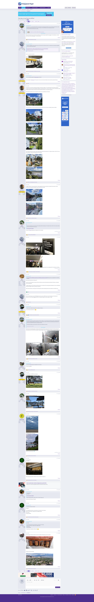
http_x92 (71, 87)
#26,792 (59, 361)
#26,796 (59, 458)
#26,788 (59, 274)
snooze (72, 84)
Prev (20, 21)
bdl (74, 88)
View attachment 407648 (30, 495)
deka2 (73, 88)
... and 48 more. (64, 93)
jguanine (71, 89)
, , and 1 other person (32, 517)
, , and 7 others (32, 358)
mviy (71, 90)
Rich (70, 84)
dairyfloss (63, 92)
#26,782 (59, 42)
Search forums (24, 9)
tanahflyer (69, 83)
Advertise (73, 594)
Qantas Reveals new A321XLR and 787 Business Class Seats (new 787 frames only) (69, 65)
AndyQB (70, 85)
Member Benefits (42, 7)
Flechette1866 (64, 90)
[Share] (57, 23)
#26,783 (59, 73)
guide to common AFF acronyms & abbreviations (67, 56)
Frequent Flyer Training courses (68, 42)
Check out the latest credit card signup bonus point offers (36, 483)
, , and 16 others (32, 182)
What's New (28, 7)
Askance (65, 88)
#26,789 (59, 294)
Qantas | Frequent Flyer (66, 63)
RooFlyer (69, 90)
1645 (36, 21)
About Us (52, 594)
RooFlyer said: (28, 75)
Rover (30, 230)
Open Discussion (65, 71)
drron (67, 91)
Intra (62, 89)
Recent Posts (64, 59)
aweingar (69, 91)
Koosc (69, 89)
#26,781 (59, 23)
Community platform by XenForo (47, 596)
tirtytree (63, 88)
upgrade (71, 42)
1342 (32, 21)
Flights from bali (65, 70)
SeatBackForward (65, 89)
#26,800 (59, 533)
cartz (67, 86)
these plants (36, 77)
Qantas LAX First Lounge (67, 77)
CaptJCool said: (29, 491)
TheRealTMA (73, 91)
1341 (30, 21)
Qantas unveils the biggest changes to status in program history (69, 74)
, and (31, 39)
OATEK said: (28, 363)
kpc (62, 87)
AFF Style (20, 594)
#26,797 (59, 489)
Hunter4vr (65, 85)
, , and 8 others (32, 391)
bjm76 (67, 90)
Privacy (64, 594)
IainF (67, 85)
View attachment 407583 (30, 228)
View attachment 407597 (43, 277)
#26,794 (59, 393)
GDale (71, 88)
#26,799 (59, 519)
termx (71, 86)
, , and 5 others (31, 480)
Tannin (64, 87)
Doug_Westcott (68, 84)
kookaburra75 (63, 83)
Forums (23, 7)
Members (31, 9)
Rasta (65, 88)
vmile (69, 86)
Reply (59, 37)
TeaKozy (69, 88)
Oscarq (66, 92)
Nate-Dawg (63, 86)
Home (20, 7)
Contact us (55, 594)
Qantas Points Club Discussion (68, 61)
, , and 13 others (31, 455)
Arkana (66, 86)
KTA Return (68, 88)
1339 (26, 21)
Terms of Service (59, 594)
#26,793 (59, 372)
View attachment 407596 (36, 277)
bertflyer (63, 88)
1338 (24, 21)
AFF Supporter (22, 93)
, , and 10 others (32, 411)
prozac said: (28, 505)
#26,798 (59, 503)
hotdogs (69, 87)
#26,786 (59, 220)
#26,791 (59, 317)
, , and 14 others (31, 218)
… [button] (34, 21)
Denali (67, 88)
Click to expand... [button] (43, 33)
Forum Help (67, 594)
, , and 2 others (33, 71)
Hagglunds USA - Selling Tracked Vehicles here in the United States (37, 48)
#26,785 (59, 184)
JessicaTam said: (29, 44)
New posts (19, 9)
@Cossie (32, 80)
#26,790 (59, 304)
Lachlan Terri (73, 85)
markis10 (66, 87)
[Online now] (21, 365)
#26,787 (59, 237)
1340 (28, 21)
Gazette (49, 7)
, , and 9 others (34, 271)
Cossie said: (28, 25)
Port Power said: (29, 222)
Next (38, 21)
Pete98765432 (73, 83)
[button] (30, 8)
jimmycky (73, 86)
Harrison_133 (64, 91)
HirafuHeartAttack (72, 88)
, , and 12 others (31, 568)
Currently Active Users (66, 82)
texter (66, 83)
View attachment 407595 (30, 277)
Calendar (28, 9)
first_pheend (63, 84)
